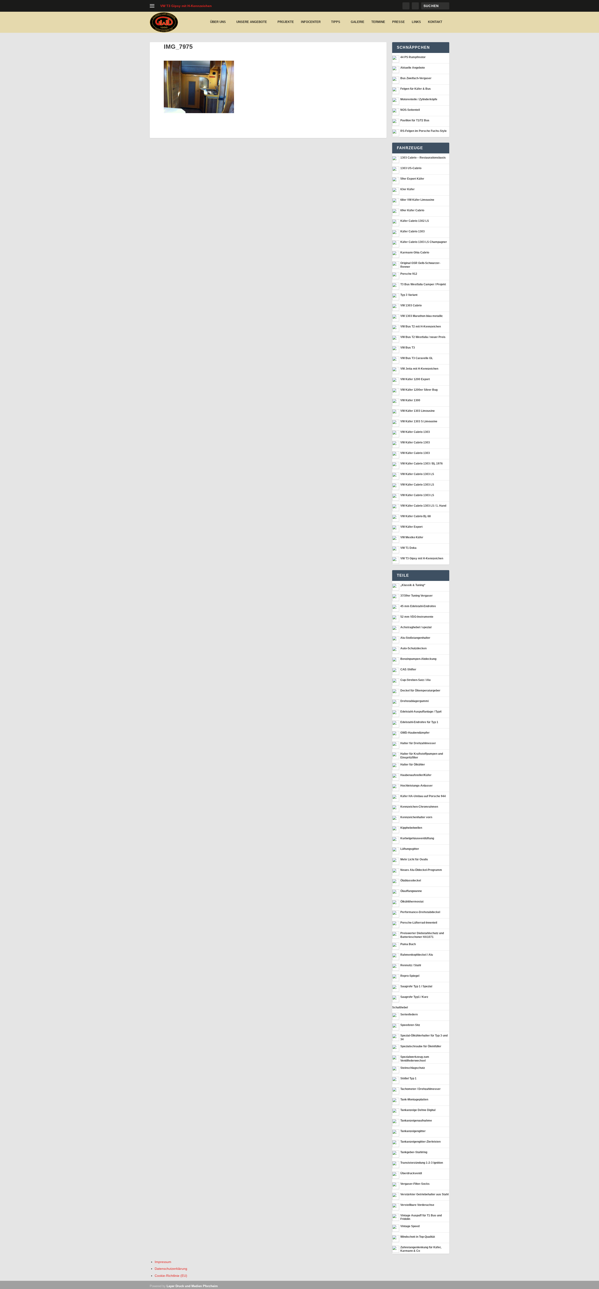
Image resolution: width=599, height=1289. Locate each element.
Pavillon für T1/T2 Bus (414, 120)
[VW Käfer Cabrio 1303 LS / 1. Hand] (395, 507)
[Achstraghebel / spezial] (395, 629)
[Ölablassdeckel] (395, 882)
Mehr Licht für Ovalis (414, 859)
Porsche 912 (408, 273)
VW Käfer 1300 (410, 400)
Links (416, 22)
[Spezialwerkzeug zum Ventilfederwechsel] (395, 1058)
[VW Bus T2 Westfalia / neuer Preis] (395, 338)
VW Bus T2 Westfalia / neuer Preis (423, 337)
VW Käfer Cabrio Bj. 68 (415, 516)
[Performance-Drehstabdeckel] (395, 914)
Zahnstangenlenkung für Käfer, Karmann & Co (420, 1249)
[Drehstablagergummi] (395, 702)
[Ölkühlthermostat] (395, 903)
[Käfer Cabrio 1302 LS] (395, 222)
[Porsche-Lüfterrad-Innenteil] (395, 924)
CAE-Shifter (408, 669)
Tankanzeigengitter (413, 1131)
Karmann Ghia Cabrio (414, 252)
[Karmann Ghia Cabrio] (395, 254)
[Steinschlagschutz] (395, 1069)
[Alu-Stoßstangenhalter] (395, 639)
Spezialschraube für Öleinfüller (420, 1046)
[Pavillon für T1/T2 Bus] (395, 122)
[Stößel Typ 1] (395, 1080)
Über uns (218, 22)
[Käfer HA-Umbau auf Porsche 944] (395, 798)
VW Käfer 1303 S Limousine (418, 421)
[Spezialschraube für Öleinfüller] (395, 1048)
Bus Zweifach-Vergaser (415, 78)
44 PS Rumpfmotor (413, 57)
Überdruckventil (411, 1173)
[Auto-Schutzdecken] (395, 650)
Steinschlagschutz (412, 1068)
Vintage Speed (410, 1226)
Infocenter (311, 22)
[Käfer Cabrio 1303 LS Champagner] (395, 243)
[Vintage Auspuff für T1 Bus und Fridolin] (395, 1217)
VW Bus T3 (407, 347)
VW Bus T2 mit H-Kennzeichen (420, 326)
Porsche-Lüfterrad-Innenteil (418, 922)
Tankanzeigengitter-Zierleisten (420, 1141)
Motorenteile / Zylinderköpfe (418, 99)
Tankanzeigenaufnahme (416, 1120)
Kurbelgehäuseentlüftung (417, 838)
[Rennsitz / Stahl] (395, 967)
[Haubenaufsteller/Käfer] (395, 776)
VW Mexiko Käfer (411, 537)
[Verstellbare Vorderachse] (395, 1206)
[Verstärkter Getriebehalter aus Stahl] (395, 1196)
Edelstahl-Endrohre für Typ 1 (419, 722)
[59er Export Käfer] (395, 180)
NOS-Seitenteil (410, 109)
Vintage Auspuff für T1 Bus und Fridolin (421, 1217)
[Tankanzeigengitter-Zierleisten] (395, 1143)
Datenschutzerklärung (171, 1268)
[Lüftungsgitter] (395, 850)
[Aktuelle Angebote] (395, 69)
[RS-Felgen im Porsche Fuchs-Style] (395, 132)
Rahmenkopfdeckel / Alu (416, 954)
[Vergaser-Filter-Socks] (395, 1185)
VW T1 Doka (408, 548)
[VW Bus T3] (395, 349)
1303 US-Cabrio (410, 168)
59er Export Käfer (412, 178)
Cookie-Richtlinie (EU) (171, 1276)
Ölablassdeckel (410, 880)
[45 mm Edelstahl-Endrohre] (395, 608)
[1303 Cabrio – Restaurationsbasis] (395, 159)
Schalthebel (400, 1007)
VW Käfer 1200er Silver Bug (419, 389)
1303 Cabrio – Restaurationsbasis (423, 157)
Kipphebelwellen (411, 827)
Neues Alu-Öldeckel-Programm (421, 870)
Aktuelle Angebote (412, 67)
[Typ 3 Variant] (395, 296)
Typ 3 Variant (408, 295)
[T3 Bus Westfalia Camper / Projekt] (395, 286)
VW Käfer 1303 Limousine (417, 410)
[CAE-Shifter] (395, 671)
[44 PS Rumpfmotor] (395, 59)
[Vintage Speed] (395, 1228)
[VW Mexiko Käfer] (395, 539)
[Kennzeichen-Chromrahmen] (395, 808)
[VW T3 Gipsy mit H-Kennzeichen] (395, 560)
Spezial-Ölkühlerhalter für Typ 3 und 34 (424, 1037)
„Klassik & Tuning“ (412, 585)
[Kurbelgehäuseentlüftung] (395, 840)
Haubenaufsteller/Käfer (415, 775)
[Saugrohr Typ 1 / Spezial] (395, 988)
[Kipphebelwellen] (395, 829)
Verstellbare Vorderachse (417, 1205)
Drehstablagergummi (414, 701)
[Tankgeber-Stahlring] (395, 1154)
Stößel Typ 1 (408, 1078)
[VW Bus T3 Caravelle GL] (395, 360)
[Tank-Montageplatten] (395, 1101)
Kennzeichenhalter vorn (416, 817)
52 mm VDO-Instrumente (416, 616)
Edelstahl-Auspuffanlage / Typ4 (421, 711)
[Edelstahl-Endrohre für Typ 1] (395, 724)
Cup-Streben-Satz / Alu (415, 680)
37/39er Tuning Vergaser (416, 595)
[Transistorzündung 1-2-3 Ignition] (395, 1164)
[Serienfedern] (395, 1016)
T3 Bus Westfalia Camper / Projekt (423, 284)
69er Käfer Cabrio (412, 210)
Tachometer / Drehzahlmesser (420, 1089)
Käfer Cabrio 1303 (412, 231)
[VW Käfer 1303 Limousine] (395, 412)
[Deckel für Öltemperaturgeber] (395, 692)
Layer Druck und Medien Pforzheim (192, 1286)
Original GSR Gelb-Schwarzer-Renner (420, 264)
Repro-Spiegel (409, 975)
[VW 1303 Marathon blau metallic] (395, 317)
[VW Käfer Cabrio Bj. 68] (395, 518)
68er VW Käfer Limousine (417, 199)
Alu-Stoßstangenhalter (415, 637)
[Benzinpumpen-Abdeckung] (395, 660)
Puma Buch (408, 944)
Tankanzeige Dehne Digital (417, 1110)
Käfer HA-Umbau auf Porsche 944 (423, 796)
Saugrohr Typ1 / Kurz (414, 997)
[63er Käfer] (395, 191)
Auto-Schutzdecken (413, 648)
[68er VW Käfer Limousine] (395, 201)
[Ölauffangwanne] (395, 892)
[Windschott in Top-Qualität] (395, 1238)
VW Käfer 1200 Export (415, 379)
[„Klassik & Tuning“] (395, 587)
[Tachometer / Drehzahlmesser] (395, 1090)
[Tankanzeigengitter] (395, 1133)
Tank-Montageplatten (414, 1099)
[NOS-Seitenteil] (395, 111)
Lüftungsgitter (409, 849)
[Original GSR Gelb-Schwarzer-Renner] (395, 264)
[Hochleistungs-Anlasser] (395, 787)
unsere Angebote (251, 22)
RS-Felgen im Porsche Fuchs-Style (423, 131)
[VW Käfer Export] (395, 528)
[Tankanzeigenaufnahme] (395, 1122)
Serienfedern (409, 1014)
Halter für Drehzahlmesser (418, 743)
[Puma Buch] (395, 946)
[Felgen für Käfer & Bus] (395, 90)
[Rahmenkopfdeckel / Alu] (395, 956)
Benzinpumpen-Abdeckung (418, 659)
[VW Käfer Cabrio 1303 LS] (395, 475)
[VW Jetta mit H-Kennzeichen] (395, 370)
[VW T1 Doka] (395, 549)
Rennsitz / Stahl (410, 965)
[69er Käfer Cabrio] (395, 212)
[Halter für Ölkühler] (395, 766)
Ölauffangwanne (411, 891)
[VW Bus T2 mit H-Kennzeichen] (395, 328)
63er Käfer (407, 189)
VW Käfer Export (411, 526)
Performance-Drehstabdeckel (420, 912)
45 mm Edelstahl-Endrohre (418, 606)
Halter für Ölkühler (412, 764)
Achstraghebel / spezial (415, 627)
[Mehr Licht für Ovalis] (395, 861)
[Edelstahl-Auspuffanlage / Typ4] (395, 713)
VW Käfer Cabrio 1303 (415, 432)
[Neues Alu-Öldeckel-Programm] (395, 871)
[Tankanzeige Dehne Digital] (395, 1111)
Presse (398, 22)
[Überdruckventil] (395, 1175)
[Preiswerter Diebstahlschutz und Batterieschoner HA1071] (395, 935)
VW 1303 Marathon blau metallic (421, 316)
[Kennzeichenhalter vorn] (395, 819)
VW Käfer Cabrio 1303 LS (417, 474)
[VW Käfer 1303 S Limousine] (395, 423)
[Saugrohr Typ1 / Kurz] (395, 998)
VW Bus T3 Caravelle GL (416, 358)
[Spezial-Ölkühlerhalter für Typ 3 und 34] (395, 1037)
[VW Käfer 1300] (395, 402)
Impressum (163, 1262)
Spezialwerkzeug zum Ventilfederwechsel (414, 1058)
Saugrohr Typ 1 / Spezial (416, 986)
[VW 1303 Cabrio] (395, 307)
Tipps (335, 22)
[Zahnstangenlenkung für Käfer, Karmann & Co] (395, 1249)
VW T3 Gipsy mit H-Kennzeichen (186, 6)
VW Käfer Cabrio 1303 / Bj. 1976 (421, 463)
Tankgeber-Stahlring (413, 1152)
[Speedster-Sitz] (395, 1026)
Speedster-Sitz (410, 1025)
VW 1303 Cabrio (411, 305)
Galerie (357, 22)
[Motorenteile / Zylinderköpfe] (395, 101)
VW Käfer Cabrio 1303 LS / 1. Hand (423, 505)
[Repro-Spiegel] (395, 977)
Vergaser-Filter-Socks (415, 1183)
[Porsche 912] (395, 275)
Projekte (286, 22)
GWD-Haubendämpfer (415, 732)
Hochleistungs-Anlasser (416, 785)
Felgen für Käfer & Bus (415, 88)
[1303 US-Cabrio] (395, 170)
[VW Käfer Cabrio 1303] (395, 433)
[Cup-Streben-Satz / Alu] (395, 681)
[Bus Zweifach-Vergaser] (395, 80)
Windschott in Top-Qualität (417, 1236)
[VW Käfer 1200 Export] (395, 381)
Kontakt (435, 22)
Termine (378, 22)
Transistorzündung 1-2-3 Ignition (421, 1162)
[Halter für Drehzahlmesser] (395, 745)
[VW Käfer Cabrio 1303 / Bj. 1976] (395, 465)
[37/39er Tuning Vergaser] (395, 597)
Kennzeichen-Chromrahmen (419, 806)
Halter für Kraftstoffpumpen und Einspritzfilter (421, 755)
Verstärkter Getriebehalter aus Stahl (424, 1194)
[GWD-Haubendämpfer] (395, 734)
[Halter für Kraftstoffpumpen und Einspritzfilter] (395, 755)
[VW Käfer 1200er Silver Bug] (395, 391)
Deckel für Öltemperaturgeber (420, 690)
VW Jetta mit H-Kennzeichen (419, 368)
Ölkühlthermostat (412, 901)
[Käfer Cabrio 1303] (395, 233)
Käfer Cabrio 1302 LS (414, 221)
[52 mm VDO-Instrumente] (395, 618)
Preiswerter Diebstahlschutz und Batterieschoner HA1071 (422, 935)
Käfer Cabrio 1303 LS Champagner (423, 242)
